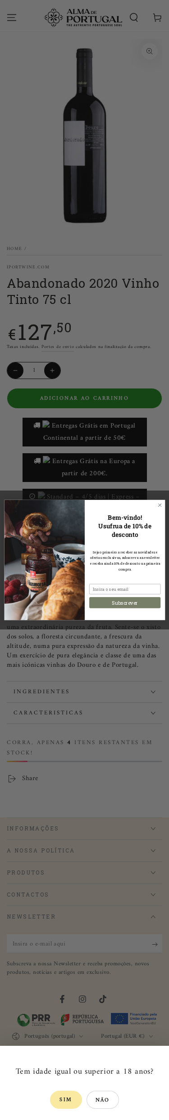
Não (103, 1100)
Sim (65, 1100)
